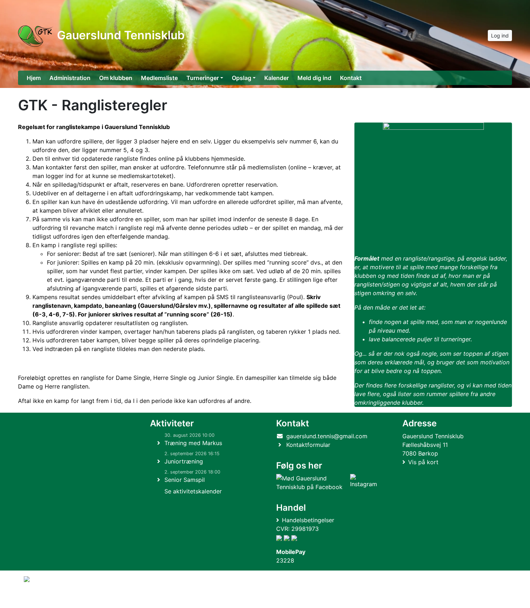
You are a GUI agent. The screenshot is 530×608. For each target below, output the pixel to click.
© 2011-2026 (38, 598)
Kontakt (351, 77)
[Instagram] (363, 482)
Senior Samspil (184, 479)
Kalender (276, 77)
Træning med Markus (193, 443)
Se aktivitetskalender (193, 491)
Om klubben (115, 77)
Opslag (241, 77)
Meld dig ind (314, 77)
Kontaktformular (308, 444)
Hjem (34, 77)
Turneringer (202, 77)
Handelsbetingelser (308, 520)
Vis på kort (423, 462)
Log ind (500, 35)
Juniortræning (183, 461)
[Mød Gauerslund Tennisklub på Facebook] (311, 482)
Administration (69, 77)
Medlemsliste (159, 77)
